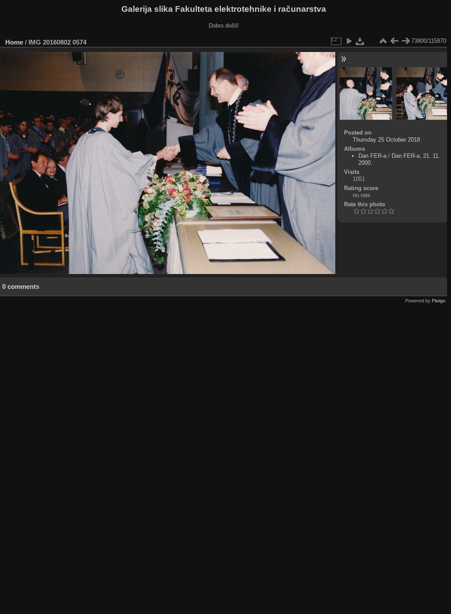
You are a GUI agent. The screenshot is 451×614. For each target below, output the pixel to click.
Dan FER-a (372, 156)
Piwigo (438, 300)
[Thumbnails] (383, 41)
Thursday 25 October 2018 (386, 139)
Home (14, 42)
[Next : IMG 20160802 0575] (405, 41)
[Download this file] (360, 41)
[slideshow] (349, 41)
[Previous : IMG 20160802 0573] (394, 41)
